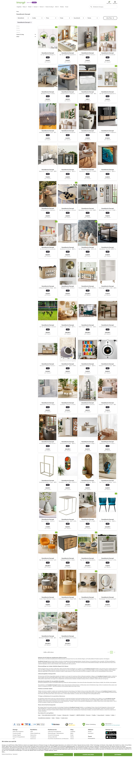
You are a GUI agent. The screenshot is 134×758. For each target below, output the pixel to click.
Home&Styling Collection (44, 718)
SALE (17, 36)
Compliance (33, 737)
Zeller (53, 718)
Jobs (14, 738)
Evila (39, 715)
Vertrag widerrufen (52, 737)
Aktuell (89, 731)
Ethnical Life (65, 715)
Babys (71, 733)
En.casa (59, 715)
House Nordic (100, 715)
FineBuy (94, 715)
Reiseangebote (91, 738)
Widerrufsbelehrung (35, 733)
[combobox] (103, 7)
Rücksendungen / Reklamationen (56, 733)
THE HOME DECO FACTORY (49, 715)
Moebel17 (72, 715)
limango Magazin (17, 735)
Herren (72, 738)
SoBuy (112, 715)
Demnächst (90, 733)
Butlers (58, 718)
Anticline (108, 715)
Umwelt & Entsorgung (53, 735)
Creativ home (64, 718)
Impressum (33, 738)
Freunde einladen (17, 733)
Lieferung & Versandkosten (54, 731)
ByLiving (88, 715)
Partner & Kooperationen (19, 737)
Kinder (72, 735)
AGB (31, 731)
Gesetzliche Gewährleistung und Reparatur (58, 738)
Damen (72, 737)
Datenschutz (33, 735)
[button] (115, 2)
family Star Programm (18, 731)
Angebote (72, 731)
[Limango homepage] (21, 2)
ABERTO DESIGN (80, 715)
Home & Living (20, 34)
